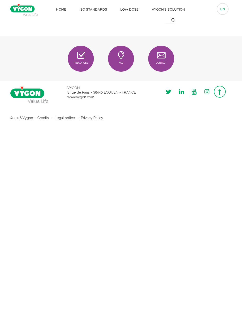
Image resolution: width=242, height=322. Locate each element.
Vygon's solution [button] (168, 9)
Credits (43, 118)
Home (61, 9)
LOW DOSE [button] (129, 9)
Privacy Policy (92, 118)
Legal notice (65, 118)
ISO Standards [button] (93, 9)
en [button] (222, 9)
